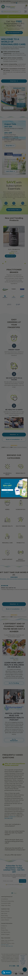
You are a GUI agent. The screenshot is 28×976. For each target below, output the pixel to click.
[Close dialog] (26, 479)
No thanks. (7, 492)
